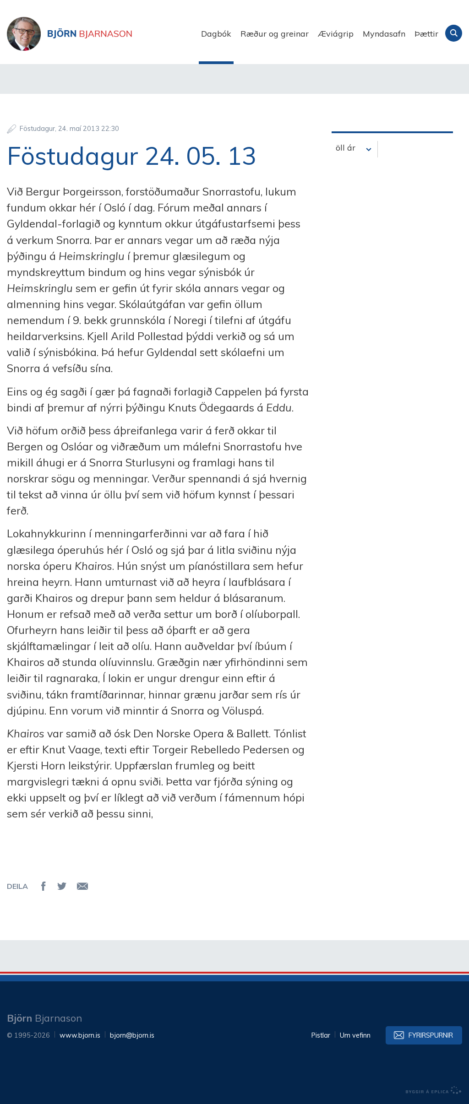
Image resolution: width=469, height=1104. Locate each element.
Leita (453, 33)
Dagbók (216, 33)
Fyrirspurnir (431, 1035)
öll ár (345, 147)
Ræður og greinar (274, 33)
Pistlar (320, 1035)
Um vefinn (355, 1035)
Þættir (426, 33)
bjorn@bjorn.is (132, 1035)
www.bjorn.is (80, 1035)
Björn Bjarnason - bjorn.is (98, 34)
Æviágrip (336, 33)
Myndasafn (384, 33)
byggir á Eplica (433, 1090)
